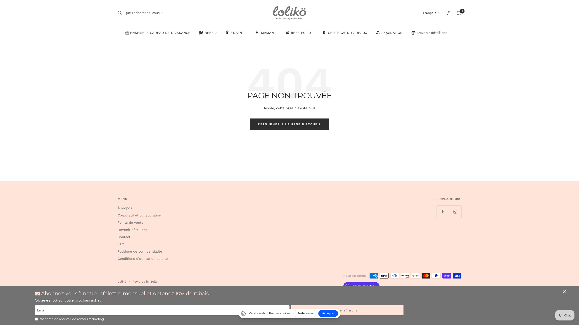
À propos (125, 208)
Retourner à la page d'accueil (289, 124)
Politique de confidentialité (140, 251)
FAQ (121, 244)
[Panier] (459, 13)
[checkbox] (36, 319)
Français (429, 13)
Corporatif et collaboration (139, 215)
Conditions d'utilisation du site (143, 259)
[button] (347, 310)
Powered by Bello (145, 281)
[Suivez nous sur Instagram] (455, 211)
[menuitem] (158, 33)
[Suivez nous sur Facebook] (443, 211)
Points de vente (130, 223)
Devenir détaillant (132, 230)
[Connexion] (449, 13)
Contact (124, 237)
